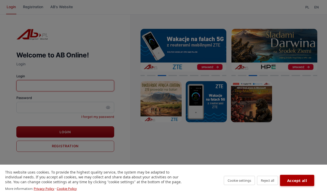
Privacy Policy (44, 188)
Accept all (297, 180)
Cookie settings (239, 180)
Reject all (267, 180)
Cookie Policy (67, 188)
